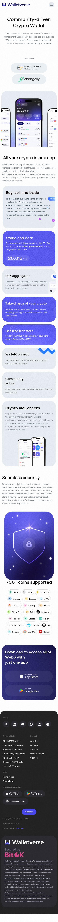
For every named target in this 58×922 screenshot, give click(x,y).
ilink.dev (20, 828)
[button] (51, 5)
